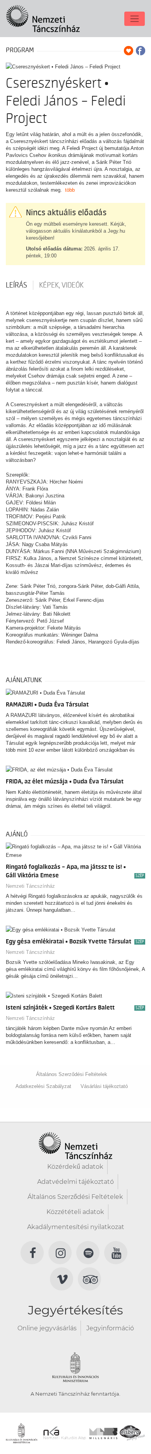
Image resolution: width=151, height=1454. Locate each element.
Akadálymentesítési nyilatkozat (75, 1227)
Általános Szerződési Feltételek (71, 1074)
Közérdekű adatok (75, 1166)
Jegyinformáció (110, 1328)
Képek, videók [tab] (61, 285)
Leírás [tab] (16, 285)
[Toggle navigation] (134, 19)
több (70, 190)
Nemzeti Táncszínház (30, 886)
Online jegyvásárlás (47, 1328)
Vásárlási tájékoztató (104, 1086)
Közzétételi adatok (75, 1212)
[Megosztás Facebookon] (140, 50)
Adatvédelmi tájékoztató (75, 1181)
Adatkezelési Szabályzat (43, 1086)
